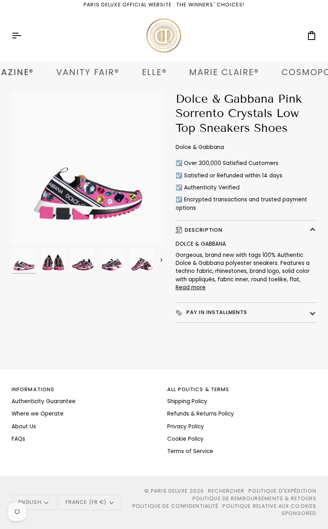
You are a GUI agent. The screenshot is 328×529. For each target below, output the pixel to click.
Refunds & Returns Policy (200, 414)
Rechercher (226, 490)
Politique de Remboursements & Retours (254, 498)
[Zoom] (88, 168)
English (30, 502)
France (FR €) (86, 502)
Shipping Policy (187, 401)
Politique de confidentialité (175, 506)
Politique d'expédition (282, 490)
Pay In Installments (216, 312)
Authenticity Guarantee (44, 401)
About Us (24, 426)
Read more (191, 287)
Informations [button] (33, 389)
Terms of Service (190, 451)
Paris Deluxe (169, 490)
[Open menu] (24, 35)
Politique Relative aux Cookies (269, 506)
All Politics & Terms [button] (198, 389)
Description (203, 230)
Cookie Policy (185, 439)
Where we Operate (38, 414)
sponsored (299, 513)
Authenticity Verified (212, 187)
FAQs (18, 439)
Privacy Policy (185, 426)
